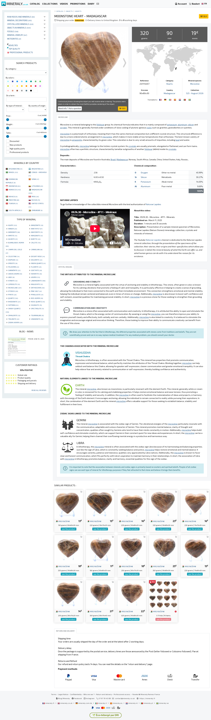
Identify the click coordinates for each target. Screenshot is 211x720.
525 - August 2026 (194, 93)
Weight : (9, 124)
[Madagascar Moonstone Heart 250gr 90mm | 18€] (68, 549)
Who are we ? (88, 694)
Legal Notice (63, 694)
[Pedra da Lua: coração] (185, 99)
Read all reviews (39, 390)
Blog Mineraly (64, 698)
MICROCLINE (14, 288)
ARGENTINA (37, 169)
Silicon (144, 177)
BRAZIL (13, 172)
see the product (68, 529)
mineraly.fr (50, 703)
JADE (11, 277)
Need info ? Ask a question (70, 108)
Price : (8, 116)
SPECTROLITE (37, 308)
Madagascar (169, 93)
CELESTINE (13, 256)
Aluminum (145, 186)
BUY (203, 16)
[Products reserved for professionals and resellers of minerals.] (176, 611)
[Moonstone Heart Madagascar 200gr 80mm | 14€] (68, 594)
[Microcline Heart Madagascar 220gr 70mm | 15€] (195, 549)
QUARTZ (13, 298)
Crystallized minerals (20, 24)
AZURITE (13, 239)
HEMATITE (36, 274)
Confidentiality (76, 694)
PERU (35, 196)
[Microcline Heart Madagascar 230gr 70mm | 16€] (195, 503)
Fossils (12, 31)
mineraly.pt (148, 703)
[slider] (7, 119)
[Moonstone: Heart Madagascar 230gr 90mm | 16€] (131, 503)
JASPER (35, 277)
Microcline (195, 84)
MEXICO (13, 196)
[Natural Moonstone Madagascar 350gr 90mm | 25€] (163, 549)
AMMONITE (14, 232)
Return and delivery (104, 694)
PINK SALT (36, 291)
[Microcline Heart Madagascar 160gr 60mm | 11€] (100, 549)
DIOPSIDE (13, 260)
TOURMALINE (37, 315)
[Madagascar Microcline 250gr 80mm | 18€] (131, 549)
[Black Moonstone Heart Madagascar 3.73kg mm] (163, 594)
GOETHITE (36, 270)
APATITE (12, 235)
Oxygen (144, 172)
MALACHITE (37, 284)
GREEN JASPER (15, 274)
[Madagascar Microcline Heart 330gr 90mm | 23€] (163, 503)
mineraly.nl (133, 703)
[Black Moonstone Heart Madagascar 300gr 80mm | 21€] (100, 594)
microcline (64, 521)
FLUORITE (36, 267)
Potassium (146, 182)
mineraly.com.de (85, 703)
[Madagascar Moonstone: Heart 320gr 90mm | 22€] (131, 594)
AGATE (12, 225)
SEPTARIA (13, 305)
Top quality (13, 49)
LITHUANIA (37, 186)
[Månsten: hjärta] (189, 99)
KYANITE (12, 281)
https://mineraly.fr (147, 698)
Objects (69, 11)
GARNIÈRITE (14, 270)
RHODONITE (14, 302)
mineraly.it (102, 703)
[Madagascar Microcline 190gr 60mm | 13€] (68, 503)
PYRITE (12, 295)
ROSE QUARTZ (38, 302)
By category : (11, 69)
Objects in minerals (19, 27)
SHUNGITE (36, 305)
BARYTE (35, 239)
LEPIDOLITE (14, 284)
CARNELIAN (36, 249)
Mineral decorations (19, 20)
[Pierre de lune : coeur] (160, 99)
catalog (59, 11)
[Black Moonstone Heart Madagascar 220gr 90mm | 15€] (100, 503)
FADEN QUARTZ (38, 263)
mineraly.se (163, 703)
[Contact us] (97, 3)
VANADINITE (37, 319)
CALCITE (35, 243)
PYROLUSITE (37, 295)
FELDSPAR (13, 267)
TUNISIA (13, 203)
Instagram (89, 698)
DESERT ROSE (38, 256)
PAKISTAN (14, 200)
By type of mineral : (14, 106)
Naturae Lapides (153, 204)
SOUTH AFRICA (15, 210)
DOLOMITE (36, 260)
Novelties (12, 45)
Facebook (77, 698)
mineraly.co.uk (66, 703)
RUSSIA (36, 200)
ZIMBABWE (37, 210)
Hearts (78, 11)
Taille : (8, 133)
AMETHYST (36, 229)
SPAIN (35, 179)
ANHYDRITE (36, 232)
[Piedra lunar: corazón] (175, 99)
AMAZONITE (37, 225)
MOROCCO (15, 190)
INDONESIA (14, 186)
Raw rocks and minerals (21, 17)
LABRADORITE (38, 281)
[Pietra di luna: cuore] (170, 99)
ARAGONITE (37, 235)
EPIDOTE (12, 263)
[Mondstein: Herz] (165, 99)
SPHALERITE (14, 315)
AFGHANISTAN (15, 169)
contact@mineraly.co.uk (125, 698)
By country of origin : (37, 106)
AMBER (12, 229)
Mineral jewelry (17, 35)
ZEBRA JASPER (15, 322)
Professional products (21, 52)
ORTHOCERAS (37, 288)
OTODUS (13, 291)
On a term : (10, 95)
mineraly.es (117, 703)
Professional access (122, 694)
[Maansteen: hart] (180, 99)
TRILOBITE (13, 319)
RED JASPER (37, 298)
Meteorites (14, 38)
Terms (53, 694)
